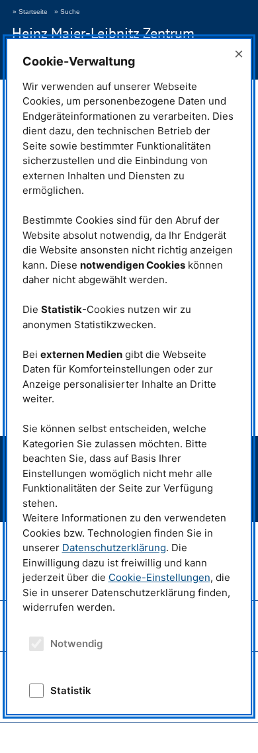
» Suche (67, 11)
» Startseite (30, 11)
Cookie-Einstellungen (159, 577)
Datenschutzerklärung (114, 547)
